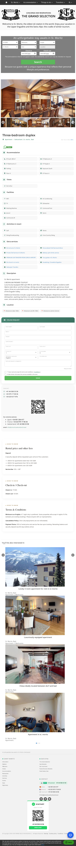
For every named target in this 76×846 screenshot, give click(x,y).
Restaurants (5, 773)
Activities (4, 776)
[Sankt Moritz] (6, 2)
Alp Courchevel (43, 766)
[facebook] (41, 799)
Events (4, 780)
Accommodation (30, 2)
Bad (32, 139)
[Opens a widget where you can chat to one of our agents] (68, 842)
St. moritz (26, 139)
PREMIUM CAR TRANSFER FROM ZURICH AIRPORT (21, 257)
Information (5, 761)
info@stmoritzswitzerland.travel (16, 427)
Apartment (9, 139)
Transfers (60, 2)
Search (38, 62)
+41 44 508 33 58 (53, 792)
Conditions (37, 372)
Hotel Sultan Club (43, 771)
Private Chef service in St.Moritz (15, 253)
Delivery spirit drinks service (51, 253)
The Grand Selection (44, 761)
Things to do (46, 2)
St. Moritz (15, 2)
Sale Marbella (42, 764)
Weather (4, 764)
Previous (3, 122)
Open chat (38, 827)
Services (4, 778)
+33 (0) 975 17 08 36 (54, 789)
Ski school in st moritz (12, 262)
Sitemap (46, 833)
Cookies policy (53, 833)
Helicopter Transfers (12, 267)
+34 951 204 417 (53, 787)
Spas (3, 783)
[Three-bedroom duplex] (38, 98)
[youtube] (49, 799)
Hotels (4, 768)
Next (73, 122)
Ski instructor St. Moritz (13, 248)
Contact (66, 833)
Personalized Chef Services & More (53, 248)
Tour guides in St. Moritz (50, 257)
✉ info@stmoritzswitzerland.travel (48, 795)
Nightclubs (5, 785)
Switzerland (18, 139)
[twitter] (45, 799)
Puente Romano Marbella (45, 768)
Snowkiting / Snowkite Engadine (52, 262)
